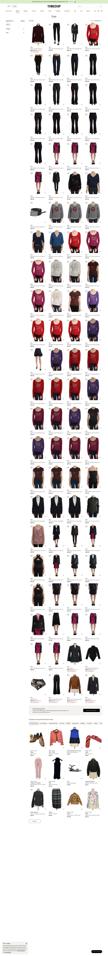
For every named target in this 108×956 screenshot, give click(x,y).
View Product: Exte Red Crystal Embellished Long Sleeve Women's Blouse (75, 362)
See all (35, 821)
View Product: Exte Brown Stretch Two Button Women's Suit (75, 539)
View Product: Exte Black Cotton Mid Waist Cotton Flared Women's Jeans (93, 97)
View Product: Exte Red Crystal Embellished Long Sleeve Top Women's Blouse (93, 38)
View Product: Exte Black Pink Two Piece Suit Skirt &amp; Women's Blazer (93, 539)
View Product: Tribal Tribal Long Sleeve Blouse (93, 803)
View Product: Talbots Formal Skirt (56, 803)
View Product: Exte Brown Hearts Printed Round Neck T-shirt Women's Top (75, 303)
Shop (9, 6)
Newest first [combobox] (98, 20)
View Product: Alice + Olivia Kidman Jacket (56, 742)
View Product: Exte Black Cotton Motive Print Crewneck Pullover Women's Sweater (75, 186)
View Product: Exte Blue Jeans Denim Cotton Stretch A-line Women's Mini (38, 362)
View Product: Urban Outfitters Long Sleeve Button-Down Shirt (38, 803)
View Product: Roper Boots (38, 742)
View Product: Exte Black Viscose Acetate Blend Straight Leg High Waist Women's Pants (38, 68)
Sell (15, 6)
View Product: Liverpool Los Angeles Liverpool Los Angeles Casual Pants (38, 772)
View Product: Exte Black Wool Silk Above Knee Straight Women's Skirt (56, 598)
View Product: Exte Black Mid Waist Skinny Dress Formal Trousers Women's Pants (56, 38)
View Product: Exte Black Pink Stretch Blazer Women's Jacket (38, 627)
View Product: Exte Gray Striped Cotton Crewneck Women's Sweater (56, 215)
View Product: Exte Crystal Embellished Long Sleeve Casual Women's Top (38, 421)
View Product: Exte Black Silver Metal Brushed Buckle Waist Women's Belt (38, 215)
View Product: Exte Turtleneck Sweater (75, 689)
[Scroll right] (100, 723)
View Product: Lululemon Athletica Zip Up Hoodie (93, 772)
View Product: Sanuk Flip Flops (93, 742)
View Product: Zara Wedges (75, 772)
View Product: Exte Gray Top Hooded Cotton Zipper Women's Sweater (93, 509)
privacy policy (8, 952)
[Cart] (101, 11)
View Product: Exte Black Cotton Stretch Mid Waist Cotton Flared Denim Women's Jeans (93, 68)
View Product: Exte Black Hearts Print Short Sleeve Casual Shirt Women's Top (93, 421)
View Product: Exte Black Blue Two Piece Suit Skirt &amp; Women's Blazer (56, 539)
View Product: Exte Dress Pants (56, 689)
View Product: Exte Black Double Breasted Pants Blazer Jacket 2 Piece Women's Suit (75, 38)
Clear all (22, 21)
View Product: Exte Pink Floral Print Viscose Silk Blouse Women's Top (38, 539)
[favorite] (45, 44)
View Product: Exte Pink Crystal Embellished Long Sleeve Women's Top (93, 245)
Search (80, 6)
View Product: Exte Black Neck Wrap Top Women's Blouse (38, 568)
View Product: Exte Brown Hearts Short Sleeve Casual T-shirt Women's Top (38, 480)
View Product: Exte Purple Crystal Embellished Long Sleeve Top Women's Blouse (93, 303)
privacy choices (21, 950)
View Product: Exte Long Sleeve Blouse (38, 38)
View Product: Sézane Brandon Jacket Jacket (75, 803)
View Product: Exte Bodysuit (93, 657)
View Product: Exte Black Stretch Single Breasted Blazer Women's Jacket (38, 509)
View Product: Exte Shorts (38, 689)
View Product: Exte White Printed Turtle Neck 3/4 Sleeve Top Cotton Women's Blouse (56, 274)
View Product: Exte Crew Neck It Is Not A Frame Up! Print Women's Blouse (56, 303)
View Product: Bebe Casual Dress (56, 772)
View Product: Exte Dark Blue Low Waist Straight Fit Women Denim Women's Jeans (56, 68)
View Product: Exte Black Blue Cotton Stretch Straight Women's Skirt (56, 627)
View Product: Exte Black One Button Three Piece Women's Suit (56, 186)
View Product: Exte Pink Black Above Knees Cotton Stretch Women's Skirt (56, 156)
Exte (7, 24)
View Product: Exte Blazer (75, 657)
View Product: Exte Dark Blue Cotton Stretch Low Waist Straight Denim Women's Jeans (56, 97)
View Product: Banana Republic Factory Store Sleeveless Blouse (75, 742)
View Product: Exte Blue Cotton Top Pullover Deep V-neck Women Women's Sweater (93, 186)
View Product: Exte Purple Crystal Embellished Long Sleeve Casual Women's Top (93, 333)
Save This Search (91, 710)
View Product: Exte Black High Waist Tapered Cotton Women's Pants (75, 68)
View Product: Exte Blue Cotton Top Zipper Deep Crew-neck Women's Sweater (38, 245)
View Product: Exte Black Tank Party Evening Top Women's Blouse (93, 480)
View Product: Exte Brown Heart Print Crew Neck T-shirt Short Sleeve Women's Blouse (93, 274)
